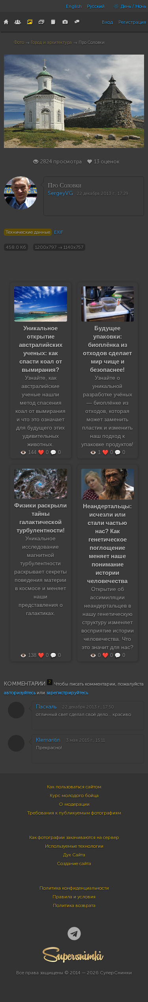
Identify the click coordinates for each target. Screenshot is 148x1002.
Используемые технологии (74, 846)
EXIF (58, 232)
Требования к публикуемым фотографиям (74, 813)
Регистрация (132, 22)
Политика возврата (74, 905)
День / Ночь (133, 6)
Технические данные (28, 232)
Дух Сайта (74, 855)
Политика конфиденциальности (74, 888)
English (74, 6)
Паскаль (46, 706)
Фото (19, 42)
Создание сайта (74, 863)
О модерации (74, 804)
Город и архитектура (51, 42)
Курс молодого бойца (74, 795)
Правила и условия (74, 897)
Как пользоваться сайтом (74, 787)
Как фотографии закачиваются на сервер (74, 837)
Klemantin (48, 740)
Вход (107, 22)
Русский (96, 6)
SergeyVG (60, 193)
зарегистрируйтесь (67, 692)
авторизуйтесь (20, 692)
